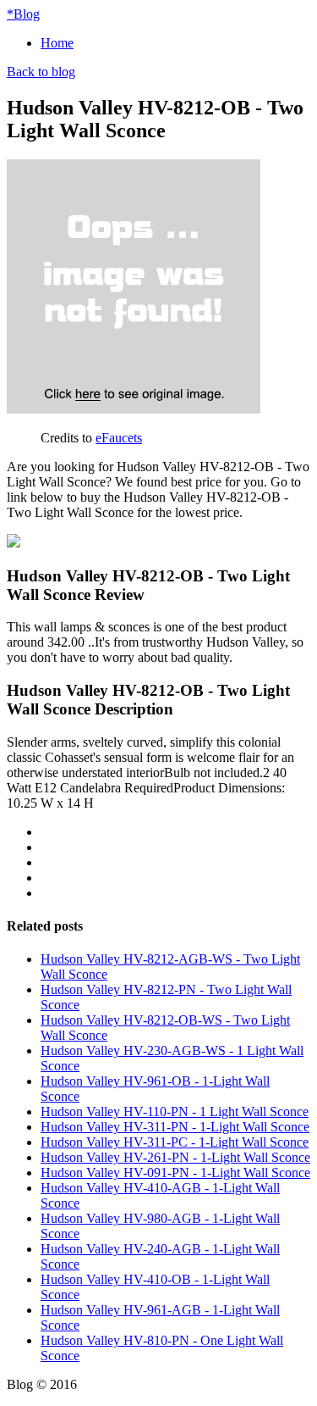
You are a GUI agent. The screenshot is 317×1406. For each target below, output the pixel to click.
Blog (23, 14)
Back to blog (41, 71)
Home (57, 43)
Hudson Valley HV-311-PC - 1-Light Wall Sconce (175, 1142)
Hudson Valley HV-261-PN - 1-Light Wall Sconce (175, 1157)
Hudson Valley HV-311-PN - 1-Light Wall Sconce (175, 1127)
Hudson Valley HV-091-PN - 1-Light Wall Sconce (175, 1172)
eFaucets (119, 438)
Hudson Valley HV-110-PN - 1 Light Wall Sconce (175, 1111)
